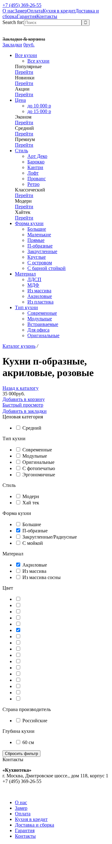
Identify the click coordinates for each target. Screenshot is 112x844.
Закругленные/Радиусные (49, 537)
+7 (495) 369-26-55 (21, 5)
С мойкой (32, 543)
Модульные (34, 456)
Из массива (34, 571)
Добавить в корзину (23, 399)
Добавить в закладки (24, 411)
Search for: (13, 22)
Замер (21, 10)
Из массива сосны (41, 577)
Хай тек (30, 502)
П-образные (35, 530)
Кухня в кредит (59, 10)
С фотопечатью (38, 468)
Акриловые (34, 565)
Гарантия (26, 16)
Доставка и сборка (34, 824)
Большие (31, 524)
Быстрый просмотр (22, 405)
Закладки (12, 44)
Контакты (46, 16)
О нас (8, 10)
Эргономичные (38, 474)
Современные (37, 449)
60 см (28, 742)
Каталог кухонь (18, 346)
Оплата (35, 10)
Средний (31, 428)
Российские (34, 720)
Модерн (30, 496)
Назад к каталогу (20, 388)
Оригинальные (38, 462)
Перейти (24, 72)
